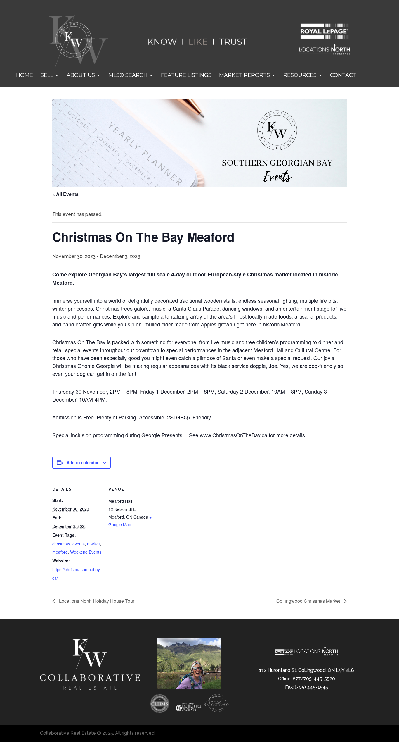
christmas (61, 544)
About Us (81, 75)
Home (24, 75)
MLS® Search (128, 75)
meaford (60, 552)
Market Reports (244, 75)
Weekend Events (85, 552)
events (78, 544)
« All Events (65, 194)
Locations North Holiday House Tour (96, 601)
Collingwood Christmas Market (308, 601)
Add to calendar (82, 462)
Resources (300, 75)
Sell (47, 75)
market (93, 544)
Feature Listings (186, 75)
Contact (343, 75)
